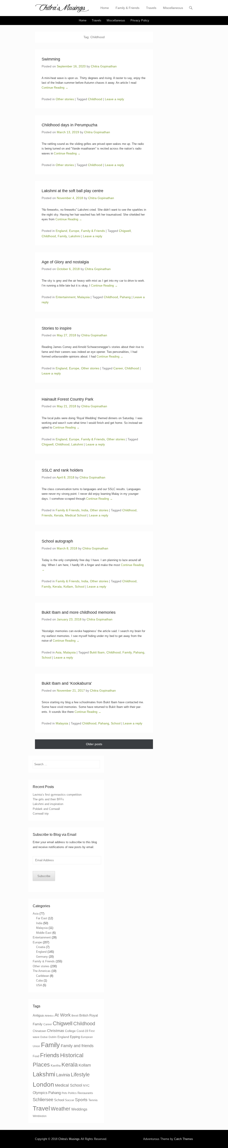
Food (36, 1056)
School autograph (57, 541)
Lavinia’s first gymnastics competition (57, 794)
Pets (64, 1093)
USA (39, 985)
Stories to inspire (56, 328)
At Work (63, 1015)
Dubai (44, 1037)
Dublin (53, 1037)
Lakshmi (74, 236)
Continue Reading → (55, 87)
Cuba (39, 980)
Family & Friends (127, 8)
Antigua (38, 1015)
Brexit (74, 1015)
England (61, 231)
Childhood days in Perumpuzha (69, 125)
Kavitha (56, 1065)
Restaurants (85, 1093)
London (43, 1084)
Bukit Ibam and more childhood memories (79, 612)
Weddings (79, 1109)
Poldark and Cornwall (46, 809)
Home (104, 8)
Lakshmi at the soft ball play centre (72, 191)
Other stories (65, 99)
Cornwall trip (41, 813)
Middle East (43, 932)
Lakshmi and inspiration (48, 804)
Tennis (93, 1100)
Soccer (69, 1100)
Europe (74, 231)
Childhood (95, 99)
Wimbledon (40, 1116)
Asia (58, 652)
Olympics (40, 1093)
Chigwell (125, 231)
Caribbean (42, 975)
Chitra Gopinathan (104, 66)
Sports (81, 1099)
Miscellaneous (173, 8)
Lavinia (63, 1074)
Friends (47, 515)
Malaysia (83, 297)
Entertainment (65, 297)
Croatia (40, 947)
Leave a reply (114, 99)
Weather (60, 1109)
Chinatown (39, 1031)
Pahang (125, 297)
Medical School (75, 515)
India (84, 510)
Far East (41, 918)
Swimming (51, 59)
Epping (75, 1037)
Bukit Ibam (97, 652)
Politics (72, 1093)
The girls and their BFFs (48, 799)
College (70, 1031)
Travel (41, 1108)
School (79, 586)
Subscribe (43, 876)
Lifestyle (80, 1074)
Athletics (49, 1015)
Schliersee (43, 1099)
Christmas (55, 1031)
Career (118, 368)
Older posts (94, 744)
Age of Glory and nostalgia (65, 262)
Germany (42, 956)
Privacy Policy (139, 20)
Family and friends (77, 1046)
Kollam (68, 586)
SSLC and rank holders (62, 470)
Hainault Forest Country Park (67, 399)
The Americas (42, 971)
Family (62, 236)
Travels (151, 8)
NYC (86, 1085)
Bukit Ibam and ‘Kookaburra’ (67, 683)
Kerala (58, 515)
